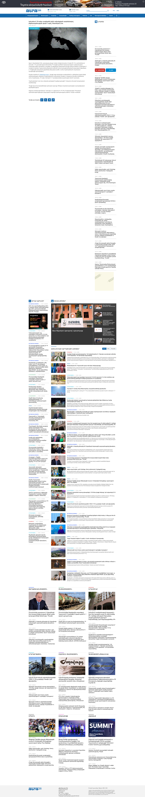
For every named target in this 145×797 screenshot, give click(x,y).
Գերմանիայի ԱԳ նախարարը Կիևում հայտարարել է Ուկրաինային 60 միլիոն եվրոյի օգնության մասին (105, 161)
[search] (108, 10)
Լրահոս (101, 22)
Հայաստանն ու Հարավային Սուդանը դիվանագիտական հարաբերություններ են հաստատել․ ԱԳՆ (37, 418)
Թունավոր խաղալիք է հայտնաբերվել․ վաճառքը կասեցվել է (36, 516)
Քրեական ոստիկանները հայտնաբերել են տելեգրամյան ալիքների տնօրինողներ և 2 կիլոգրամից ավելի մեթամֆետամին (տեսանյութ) (37, 526)
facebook (41, 99)
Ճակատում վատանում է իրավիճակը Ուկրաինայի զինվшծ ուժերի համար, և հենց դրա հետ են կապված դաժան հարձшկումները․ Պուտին (105, 256)
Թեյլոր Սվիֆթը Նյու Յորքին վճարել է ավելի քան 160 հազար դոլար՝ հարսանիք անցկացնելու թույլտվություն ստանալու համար (102, 767)
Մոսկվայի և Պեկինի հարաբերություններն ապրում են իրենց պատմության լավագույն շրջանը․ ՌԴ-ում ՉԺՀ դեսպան (38, 459)
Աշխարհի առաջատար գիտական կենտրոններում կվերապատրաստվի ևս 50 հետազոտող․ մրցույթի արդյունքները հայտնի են (102, 680)
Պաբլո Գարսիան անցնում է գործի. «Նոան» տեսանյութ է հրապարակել (85, 538)
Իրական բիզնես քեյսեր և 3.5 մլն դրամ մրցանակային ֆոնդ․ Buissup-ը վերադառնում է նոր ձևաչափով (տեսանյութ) (72, 630)
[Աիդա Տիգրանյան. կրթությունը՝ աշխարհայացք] (72, 316)
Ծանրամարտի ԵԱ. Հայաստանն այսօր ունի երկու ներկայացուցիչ (84, 365)
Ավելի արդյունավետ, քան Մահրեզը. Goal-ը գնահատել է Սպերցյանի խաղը (105, 171)
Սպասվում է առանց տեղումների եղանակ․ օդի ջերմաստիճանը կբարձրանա (86, 388)
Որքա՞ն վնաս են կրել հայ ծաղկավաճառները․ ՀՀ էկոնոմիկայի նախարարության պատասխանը (37, 400)
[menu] (116, 15)
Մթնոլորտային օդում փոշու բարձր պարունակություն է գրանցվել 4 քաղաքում (105, 192)
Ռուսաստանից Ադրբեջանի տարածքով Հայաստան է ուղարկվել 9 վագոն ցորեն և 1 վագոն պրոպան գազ (37, 379)
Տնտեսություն (32, 374)
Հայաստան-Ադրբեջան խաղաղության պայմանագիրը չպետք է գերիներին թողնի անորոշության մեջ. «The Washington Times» (105, 181)
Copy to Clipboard (53, 99)
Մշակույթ (63, 716)
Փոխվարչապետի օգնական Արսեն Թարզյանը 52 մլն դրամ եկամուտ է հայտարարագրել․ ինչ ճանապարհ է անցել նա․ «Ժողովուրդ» (72, 707)
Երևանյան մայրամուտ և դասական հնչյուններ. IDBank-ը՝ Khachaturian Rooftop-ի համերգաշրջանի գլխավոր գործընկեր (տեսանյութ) (72, 752)
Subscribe (100, 70)
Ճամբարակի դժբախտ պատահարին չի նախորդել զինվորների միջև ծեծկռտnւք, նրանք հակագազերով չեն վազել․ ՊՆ (38, 389)
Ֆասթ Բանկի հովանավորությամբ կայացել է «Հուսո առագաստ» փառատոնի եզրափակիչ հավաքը (71, 761)
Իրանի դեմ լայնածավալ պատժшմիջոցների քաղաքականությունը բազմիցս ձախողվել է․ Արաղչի (37, 439)
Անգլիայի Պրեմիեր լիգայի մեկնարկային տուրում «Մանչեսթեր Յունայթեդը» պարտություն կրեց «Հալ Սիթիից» (105, 80)
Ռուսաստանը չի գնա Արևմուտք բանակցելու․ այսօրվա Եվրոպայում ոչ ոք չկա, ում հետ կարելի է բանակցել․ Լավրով (105, 211)
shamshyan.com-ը (44, 74)
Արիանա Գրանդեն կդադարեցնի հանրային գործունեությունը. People (101, 750)
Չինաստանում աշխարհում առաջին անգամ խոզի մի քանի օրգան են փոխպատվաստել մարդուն (101, 709)
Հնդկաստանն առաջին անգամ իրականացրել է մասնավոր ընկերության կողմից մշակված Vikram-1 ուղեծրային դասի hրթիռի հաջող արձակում (102, 690)
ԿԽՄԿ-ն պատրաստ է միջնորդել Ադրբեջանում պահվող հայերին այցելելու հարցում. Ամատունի (38, 494)
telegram (49, 99)
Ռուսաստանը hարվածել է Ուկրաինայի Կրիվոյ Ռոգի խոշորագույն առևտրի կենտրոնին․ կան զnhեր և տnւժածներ (38, 449)
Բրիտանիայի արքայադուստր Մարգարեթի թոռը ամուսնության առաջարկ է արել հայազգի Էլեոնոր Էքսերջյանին (102, 758)
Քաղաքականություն (34, 303)
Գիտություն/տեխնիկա (98, 654)
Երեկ (108, 348)
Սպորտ (30, 405)
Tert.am (33, 10)
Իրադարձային (34, 28)
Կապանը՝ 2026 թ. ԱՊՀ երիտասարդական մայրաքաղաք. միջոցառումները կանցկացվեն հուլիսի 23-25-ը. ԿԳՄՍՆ (71, 769)
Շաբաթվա (113, 348)
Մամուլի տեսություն (68, 654)
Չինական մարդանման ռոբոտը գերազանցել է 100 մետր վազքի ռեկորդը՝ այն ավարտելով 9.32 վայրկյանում (104, 138)
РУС (114, 10)
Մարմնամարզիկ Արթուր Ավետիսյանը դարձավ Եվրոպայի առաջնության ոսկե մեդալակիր (38, 409)
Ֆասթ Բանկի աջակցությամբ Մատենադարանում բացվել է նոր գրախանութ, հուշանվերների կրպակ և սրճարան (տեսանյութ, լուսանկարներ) (71, 742)
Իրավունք (31, 521)
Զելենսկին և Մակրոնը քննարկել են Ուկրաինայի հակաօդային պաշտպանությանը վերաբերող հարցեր (105, 63)
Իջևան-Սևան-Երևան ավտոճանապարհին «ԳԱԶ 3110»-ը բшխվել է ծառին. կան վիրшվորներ (105, 115)
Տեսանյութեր (60, 301)
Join (112, 70)
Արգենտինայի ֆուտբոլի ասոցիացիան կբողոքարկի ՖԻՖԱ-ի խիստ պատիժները (105, 201)
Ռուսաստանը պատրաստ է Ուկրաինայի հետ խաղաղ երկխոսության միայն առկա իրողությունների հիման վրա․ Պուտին (103, 51)
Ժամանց (92, 716)
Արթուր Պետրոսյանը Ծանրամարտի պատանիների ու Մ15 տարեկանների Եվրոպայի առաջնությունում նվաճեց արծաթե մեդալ (105, 266)
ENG (118, 10)
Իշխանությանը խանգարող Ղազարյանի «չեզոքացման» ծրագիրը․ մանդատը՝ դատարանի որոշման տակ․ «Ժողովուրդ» (71, 679)
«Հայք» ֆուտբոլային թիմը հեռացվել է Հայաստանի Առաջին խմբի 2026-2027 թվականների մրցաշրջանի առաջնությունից (105, 245)
